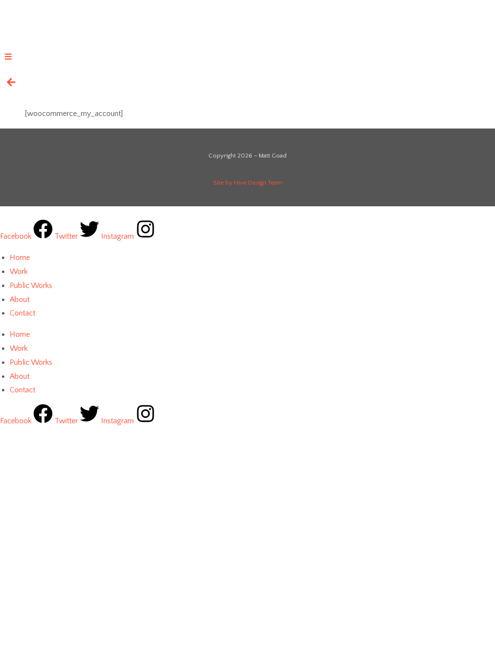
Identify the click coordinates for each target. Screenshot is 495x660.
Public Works (31, 285)
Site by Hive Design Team (247, 182)
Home (20, 257)
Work (19, 271)
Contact (22, 313)
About (19, 299)
